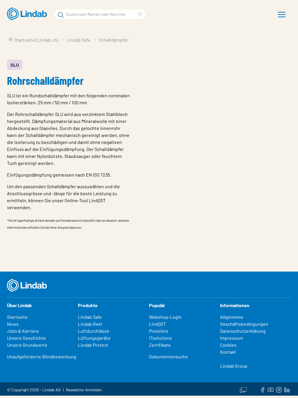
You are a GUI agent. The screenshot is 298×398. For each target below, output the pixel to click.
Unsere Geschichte (26, 338)
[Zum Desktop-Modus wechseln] (243, 389)
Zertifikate (160, 345)
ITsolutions (160, 338)
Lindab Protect (93, 345)
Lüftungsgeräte (94, 338)
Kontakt (228, 352)
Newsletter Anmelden (84, 390)
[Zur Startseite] (28, 14)
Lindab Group (233, 366)
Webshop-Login (165, 317)
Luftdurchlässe (93, 331)
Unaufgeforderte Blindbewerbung (41, 356)
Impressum (231, 338)
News (13, 324)
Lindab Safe (90, 317)
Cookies (228, 345)
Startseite (17, 317)
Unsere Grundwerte (27, 345)
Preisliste (158, 331)
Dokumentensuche (168, 356)
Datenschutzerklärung (243, 331)
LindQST (157, 324)
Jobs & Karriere (23, 331)
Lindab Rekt (90, 324)
